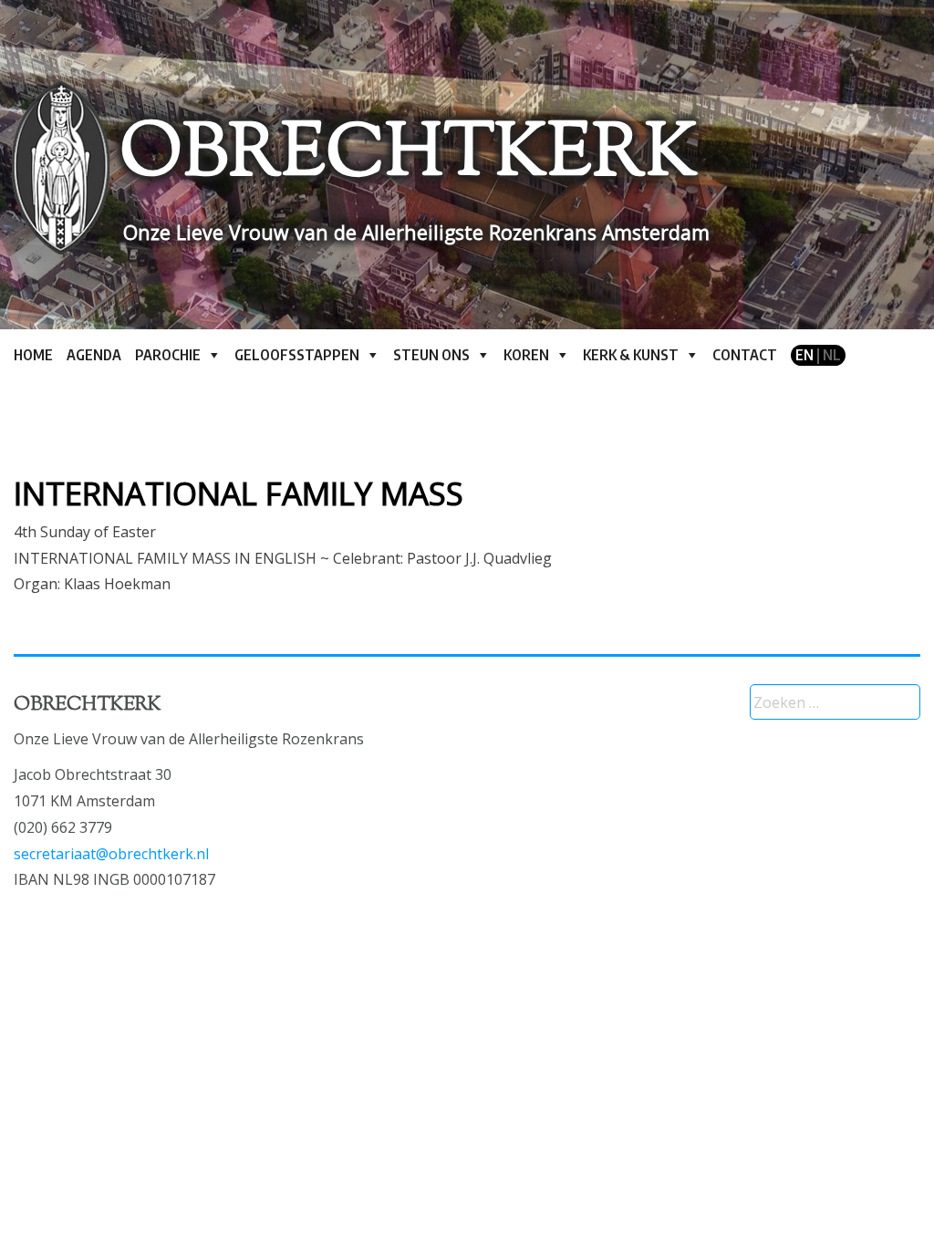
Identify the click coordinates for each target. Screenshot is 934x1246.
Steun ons (431, 355)
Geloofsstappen (296, 355)
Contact (744, 355)
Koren (526, 355)
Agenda (94, 355)
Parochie (168, 355)
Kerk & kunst (631, 355)
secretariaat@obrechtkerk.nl (111, 854)
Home (33, 355)
